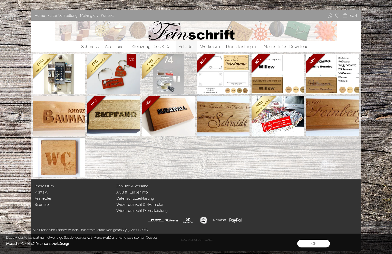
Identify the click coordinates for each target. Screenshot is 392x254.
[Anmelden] (330, 15)
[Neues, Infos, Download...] (287, 46)
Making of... (89, 15)
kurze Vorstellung (63, 15)
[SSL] (203, 220)
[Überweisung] (219, 220)
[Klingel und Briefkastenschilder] (168, 74)
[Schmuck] (90, 46)
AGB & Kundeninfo (132, 192)
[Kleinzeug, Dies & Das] (152, 46)
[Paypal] (235, 220)
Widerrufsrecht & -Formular (140, 204)
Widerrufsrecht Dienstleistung (142, 210)
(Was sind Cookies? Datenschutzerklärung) (37, 244)
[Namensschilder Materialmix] (168, 116)
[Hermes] (171, 220)
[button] (353, 15)
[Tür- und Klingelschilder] (59, 74)
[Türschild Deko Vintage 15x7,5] (223, 74)
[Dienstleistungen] (242, 46)
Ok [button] (313, 243)
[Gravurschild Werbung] (278, 116)
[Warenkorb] (345, 15)
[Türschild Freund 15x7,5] (278, 74)
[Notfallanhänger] (113, 74)
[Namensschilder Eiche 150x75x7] (223, 116)
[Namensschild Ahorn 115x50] (59, 116)
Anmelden (43, 198)
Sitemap (42, 204)
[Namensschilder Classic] (332, 116)
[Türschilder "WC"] (59, 157)
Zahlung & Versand (132, 186)
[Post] (187, 220)
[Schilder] (186, 46)
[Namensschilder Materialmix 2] (113, 116)
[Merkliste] (337, 15)
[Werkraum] (210, 46)
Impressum (44, 186)
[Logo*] (196, 22)
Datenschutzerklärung (135, 198)
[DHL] (156, 220)
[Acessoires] (115, 46)
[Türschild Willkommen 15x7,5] (332, 74)
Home (40, 15)
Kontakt (107, 15)
